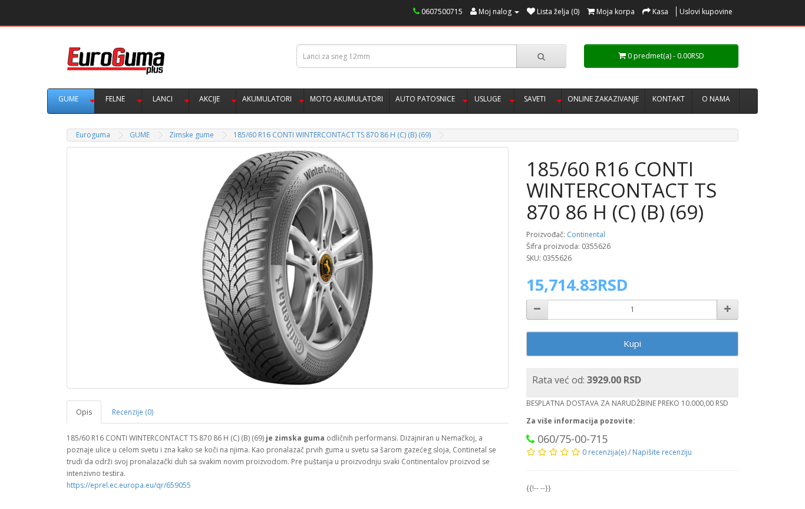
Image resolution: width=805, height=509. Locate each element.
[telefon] (416, 11)
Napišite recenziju (662, 452)
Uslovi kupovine (706, 11)
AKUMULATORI (267, 99)
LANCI (163, 99)
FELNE (115, 99)
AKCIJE (209, 99)
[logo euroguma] (173, 60)
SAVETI (535, 99)
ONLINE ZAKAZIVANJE (603, 99)
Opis (84, 412)
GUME (68, 99)
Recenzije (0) (132, 412)
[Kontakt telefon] (530, 440)
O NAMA (716, 99)
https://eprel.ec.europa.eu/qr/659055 (129, 485)
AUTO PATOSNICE (425, 99)
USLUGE (487, 99)
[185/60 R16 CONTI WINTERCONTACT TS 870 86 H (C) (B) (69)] (288, 268)
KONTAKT (668, 99)
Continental (586, 234)
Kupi (632, 343)
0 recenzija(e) (604, 452)
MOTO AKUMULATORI (346, 99)
